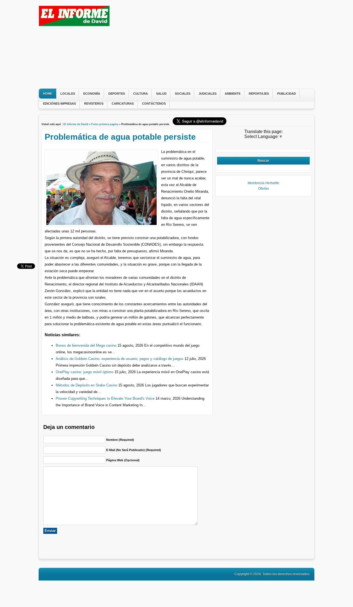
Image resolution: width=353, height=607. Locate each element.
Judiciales (207, 93)
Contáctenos (154, 103)
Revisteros (93, 103)
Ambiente (232, 93)
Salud (161, 93)
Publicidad (286, 93)
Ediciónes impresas (59, 103)
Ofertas (263, 188)
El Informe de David (75, 124)
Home (47, 93)
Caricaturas (123, 103)
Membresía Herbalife (263, 183)
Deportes (116, 93)
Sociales (182, 93)
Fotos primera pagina (104, 124)
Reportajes (259, 93)
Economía (91, 93)
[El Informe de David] (74, 24)
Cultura (140, 93)
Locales (67, 93)
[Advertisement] (211, 44)
